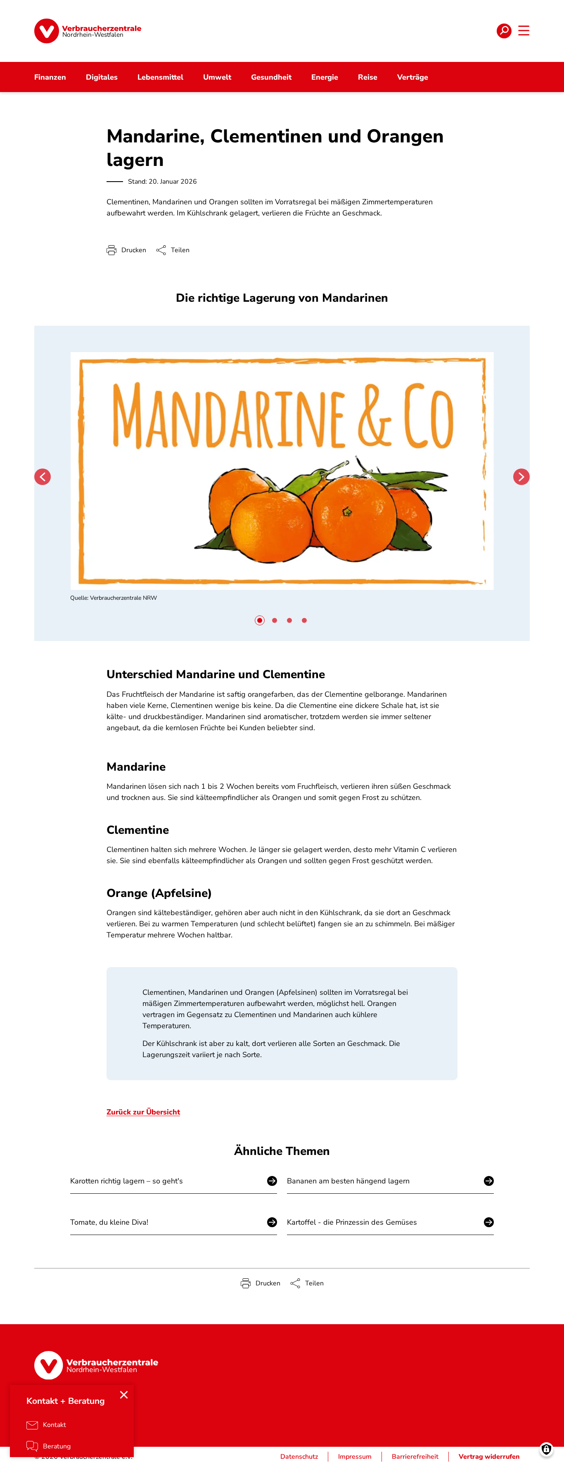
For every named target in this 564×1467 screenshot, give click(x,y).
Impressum (355, 1456)
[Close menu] (124, 1395)
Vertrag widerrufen (489, 1456)
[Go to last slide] (42, 476)
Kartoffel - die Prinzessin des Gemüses (352, 1222)
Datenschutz (299, 1456)
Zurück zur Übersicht (143, 1112)
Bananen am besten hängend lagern (348, 1181)
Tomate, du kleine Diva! (109, 1222)
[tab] (259, 620)
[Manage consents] (546, 1449)
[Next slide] (521, 476)
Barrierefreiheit (415, 1456)
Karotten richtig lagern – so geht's (126, 1181)
